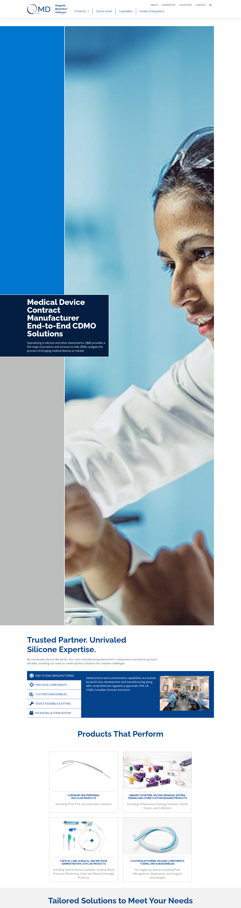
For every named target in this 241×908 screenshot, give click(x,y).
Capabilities (126, 11)
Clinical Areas (104, 11)
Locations (185, 4)
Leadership (168, 4)
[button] (210, 5)
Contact (200, 4)
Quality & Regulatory (151, 11)
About (154, 4)
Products (80, 11)
